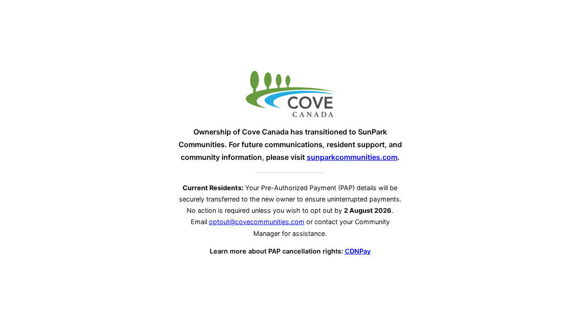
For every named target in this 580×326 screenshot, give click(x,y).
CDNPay (358, 251)
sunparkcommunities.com (352, 157)
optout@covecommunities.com (256, 221)
